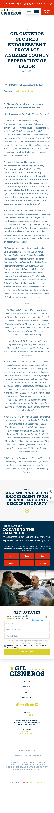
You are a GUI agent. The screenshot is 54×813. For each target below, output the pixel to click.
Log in (8, 618)
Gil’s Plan (27, 687)
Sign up (14, 618)
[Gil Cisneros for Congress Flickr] (37, 704)
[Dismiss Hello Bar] (51, 4)
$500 (11, 563)
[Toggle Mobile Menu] (33, 11)
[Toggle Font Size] (51, 498)
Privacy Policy (27, 751)
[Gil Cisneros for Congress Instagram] (22, 704)
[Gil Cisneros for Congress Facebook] (27, 704)
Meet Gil (26, 681)
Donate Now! (47, 11)
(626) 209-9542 (27, 715)
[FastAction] (38, 617)
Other (43, 563)
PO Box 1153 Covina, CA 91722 (27, 732)
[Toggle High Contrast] (51, 491)
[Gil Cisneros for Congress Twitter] (17, 704)
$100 (27, 556)
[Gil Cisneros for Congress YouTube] (32, 704)
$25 (11, 556)
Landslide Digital (38, 782)
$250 (43, 556)
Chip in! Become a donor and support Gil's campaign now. (24, 4)
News (27, 29)
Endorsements (27, 697)
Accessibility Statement (27, 756)
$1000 (27, 563)
